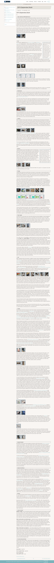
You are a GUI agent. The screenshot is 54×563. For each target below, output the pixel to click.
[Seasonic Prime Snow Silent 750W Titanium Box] (19, 225)
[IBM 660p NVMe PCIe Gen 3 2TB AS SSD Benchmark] (33, 196)
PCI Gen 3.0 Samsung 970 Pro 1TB (32, 199)
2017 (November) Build (46, 558)
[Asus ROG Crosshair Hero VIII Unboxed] (23, 108)
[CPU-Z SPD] (33, 75)
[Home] (7, 1)
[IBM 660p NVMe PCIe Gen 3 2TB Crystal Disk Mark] (37, 196)
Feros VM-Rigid (18, 260)
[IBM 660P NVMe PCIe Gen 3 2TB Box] (23, 190)
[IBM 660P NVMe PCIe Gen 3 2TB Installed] (42, 190)
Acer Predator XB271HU (29, 500)
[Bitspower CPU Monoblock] (19, 412)
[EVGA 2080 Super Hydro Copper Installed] (28, 130)
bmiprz (35, 500)
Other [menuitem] (45, 1)
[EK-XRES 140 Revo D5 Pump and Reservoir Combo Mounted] (23, 349)
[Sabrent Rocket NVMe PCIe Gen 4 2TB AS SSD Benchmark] (19, 196)
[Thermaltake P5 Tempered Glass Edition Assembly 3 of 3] (47, 274)
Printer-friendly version (20, 556)
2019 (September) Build (9, 15)
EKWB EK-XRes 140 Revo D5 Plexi (32, 339)
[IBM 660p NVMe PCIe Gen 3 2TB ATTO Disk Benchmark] (42, 196)
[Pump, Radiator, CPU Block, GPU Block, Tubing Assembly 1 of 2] (19, 436)
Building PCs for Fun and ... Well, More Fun (15, 4)
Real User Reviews (9, 19)
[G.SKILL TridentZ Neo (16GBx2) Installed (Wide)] (28, 164)
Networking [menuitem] (31, 1)
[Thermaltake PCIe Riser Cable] (33, 130)
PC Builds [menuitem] (39, 1)
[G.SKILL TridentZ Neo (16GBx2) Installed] (23, 164)
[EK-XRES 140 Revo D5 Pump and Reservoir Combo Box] (19, 349)
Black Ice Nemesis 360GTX (40, 378)
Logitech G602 (29, 487)
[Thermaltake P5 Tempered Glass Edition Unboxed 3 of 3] (33, 274)
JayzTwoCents (31, 311)
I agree (46, 561)
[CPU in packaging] (19, 65)
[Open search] (47, 2)
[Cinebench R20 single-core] (23, 84)
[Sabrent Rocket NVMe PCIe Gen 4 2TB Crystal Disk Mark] (23, 196)
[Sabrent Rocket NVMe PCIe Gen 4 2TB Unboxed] (28, 190)
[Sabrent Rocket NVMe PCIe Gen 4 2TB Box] (19, 190)
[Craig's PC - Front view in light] (19, 35)
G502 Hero (41, 490)
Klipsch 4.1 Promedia (45, 443)
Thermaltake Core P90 (21, 267)
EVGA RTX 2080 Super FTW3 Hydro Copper (29, 133)
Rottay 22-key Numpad (39, 483)
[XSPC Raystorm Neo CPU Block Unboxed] (23, 412)
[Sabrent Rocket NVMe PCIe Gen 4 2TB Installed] (37, 190)
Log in (6, 24)
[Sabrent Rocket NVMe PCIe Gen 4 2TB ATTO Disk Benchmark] (28, 196)
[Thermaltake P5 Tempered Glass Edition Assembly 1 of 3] (37, 274)
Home (5, 4)
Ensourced (30, 247)
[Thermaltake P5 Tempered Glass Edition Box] (19, 274)
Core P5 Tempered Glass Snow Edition (44, 267)
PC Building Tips (8, 12)
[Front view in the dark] (23, 65)
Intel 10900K (32, 54)
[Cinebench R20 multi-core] (19, 84)
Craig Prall (19, 10)
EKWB (17, 315)
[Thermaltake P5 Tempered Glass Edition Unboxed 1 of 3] (23, 274)
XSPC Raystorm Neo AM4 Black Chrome (39, 404)
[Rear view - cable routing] (23, 35)
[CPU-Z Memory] (28, 75)
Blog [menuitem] (42, 1)
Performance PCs (40, 330)
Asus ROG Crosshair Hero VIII (22, 96)
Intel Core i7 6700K (31, 42)
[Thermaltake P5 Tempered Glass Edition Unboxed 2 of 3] (28, 274)
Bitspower (45, 415)
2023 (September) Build (21, 558)
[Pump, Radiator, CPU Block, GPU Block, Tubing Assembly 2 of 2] (23, 436)
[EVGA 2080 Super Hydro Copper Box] (19, 130)
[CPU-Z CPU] (19, 75)
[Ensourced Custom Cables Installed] (28, 225)
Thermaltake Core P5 (41, 266)
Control (17, 143)
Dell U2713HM (27, 495)
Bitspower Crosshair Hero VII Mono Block (28, 405)
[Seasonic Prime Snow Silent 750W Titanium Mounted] (23, 225)
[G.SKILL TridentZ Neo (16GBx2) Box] (19, 164)
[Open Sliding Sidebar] (49, 1)
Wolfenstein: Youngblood (25, 143)
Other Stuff (7, 20)
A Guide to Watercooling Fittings (41, 317)
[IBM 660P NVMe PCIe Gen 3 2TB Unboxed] (33, 190)
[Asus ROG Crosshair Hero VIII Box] (19, 108)
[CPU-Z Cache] (23, 75)
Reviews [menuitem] (35, 1)
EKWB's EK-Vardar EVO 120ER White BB (40, 390)
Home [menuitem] (27, 1)
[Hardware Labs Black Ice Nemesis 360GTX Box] (19, 363)
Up (33, 558)
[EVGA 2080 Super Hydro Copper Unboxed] (23, 130)
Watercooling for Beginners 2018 (21, 312)
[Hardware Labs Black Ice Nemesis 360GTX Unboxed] (23, 363)
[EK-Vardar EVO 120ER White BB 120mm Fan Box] (19, 401)
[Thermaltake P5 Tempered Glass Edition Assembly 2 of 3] (42, 274)
